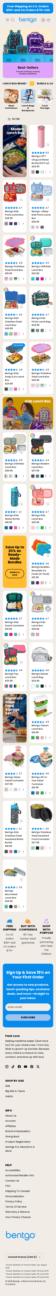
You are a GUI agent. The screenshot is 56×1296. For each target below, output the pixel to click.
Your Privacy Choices (18, 1217)
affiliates (10, 1126)
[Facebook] (19, 1067)
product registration (17, 1142)
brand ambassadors (17, 1131)
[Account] (41, 19)
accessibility (12, 1170)
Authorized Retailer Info (19, 1175)
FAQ (7, 1186)
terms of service (15, 1207)
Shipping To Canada (17, 1191)
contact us (12, 1180)
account (10, 1121)
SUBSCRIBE (28, 1017)
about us (10, 1116)
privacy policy (13, 1201)
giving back (12, 1136)
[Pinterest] (32, 1067)
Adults (9, 1096)
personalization (14, 1196)
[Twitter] (38, 1067)
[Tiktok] (13, 1067)
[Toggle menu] (7, 19)
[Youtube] (25, 1067)
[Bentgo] (28, 19)
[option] (11, 101)
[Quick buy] (48, 145)
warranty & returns (17, 1212)
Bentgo (16, 1281)
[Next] (50, 172)
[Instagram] (7, 1067)
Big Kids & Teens (15, 1091)
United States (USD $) (22, 1257)
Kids (7, 1086)
